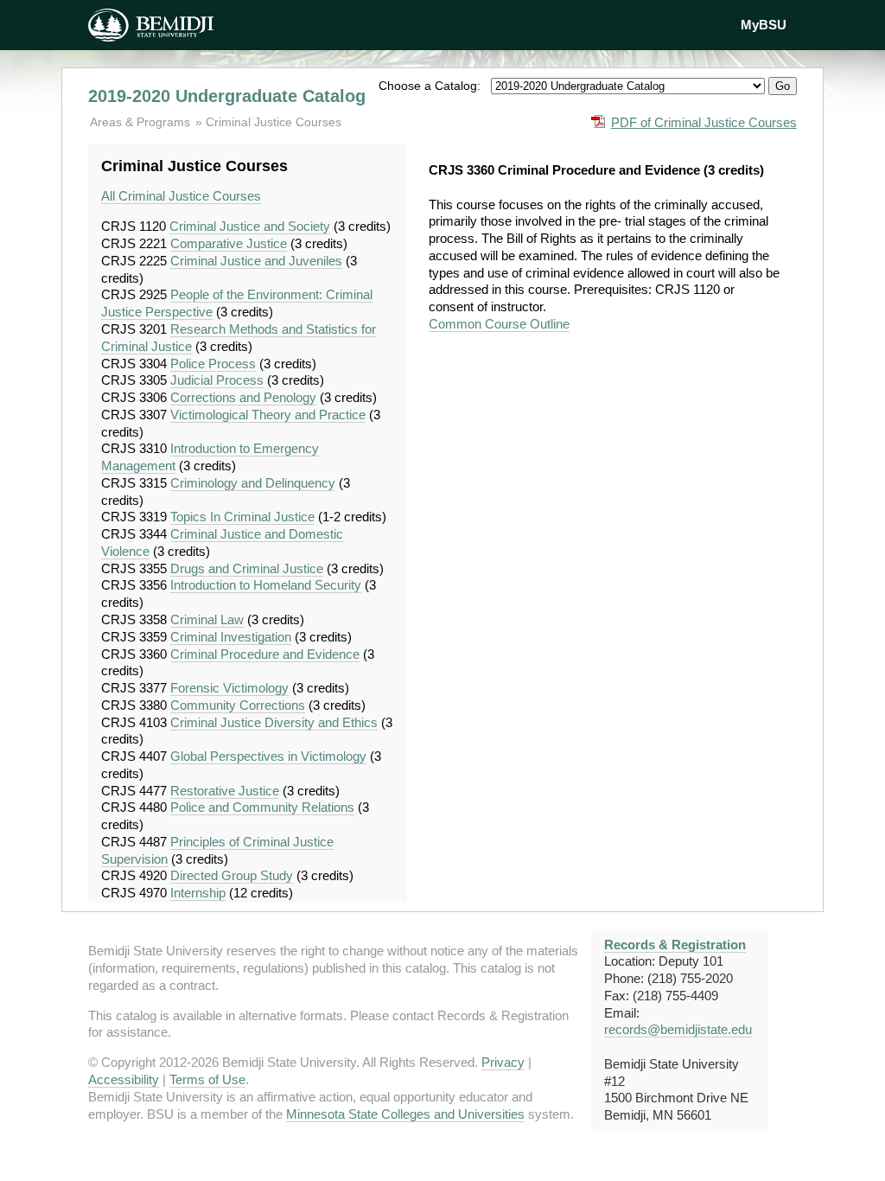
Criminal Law (207, 619)
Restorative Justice (224, 790)
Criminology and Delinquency (252, 483)
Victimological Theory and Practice (268, 414)
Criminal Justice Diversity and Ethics (274, 722)
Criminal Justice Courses (273, 122)
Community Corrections (237, 705)
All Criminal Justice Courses (181, 195)
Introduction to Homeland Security (265, 585)
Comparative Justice (228, 243)
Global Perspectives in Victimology (268, 756)
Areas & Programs (142, 122)
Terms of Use (207, 1079)
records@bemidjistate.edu (678, 1029)
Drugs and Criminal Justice (246, 568)
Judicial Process (217, 380)
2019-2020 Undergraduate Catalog (227, 95)
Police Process (213, 363)
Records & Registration (675, 944)
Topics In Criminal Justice (242, 516)
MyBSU (763, 24)
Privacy (503, 1062)
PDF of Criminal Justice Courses (704, 122)
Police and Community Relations (262, 807)
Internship (198, 892)
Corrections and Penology (243, 397)
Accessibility (123, 1079)
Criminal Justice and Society (249, 226)
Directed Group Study (231, 875)
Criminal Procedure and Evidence (265, 654)
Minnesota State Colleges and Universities (405, 1114)
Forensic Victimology (229, 687)
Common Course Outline (499, 323)
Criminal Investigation (230, 636)
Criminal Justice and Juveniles (256, 260)
